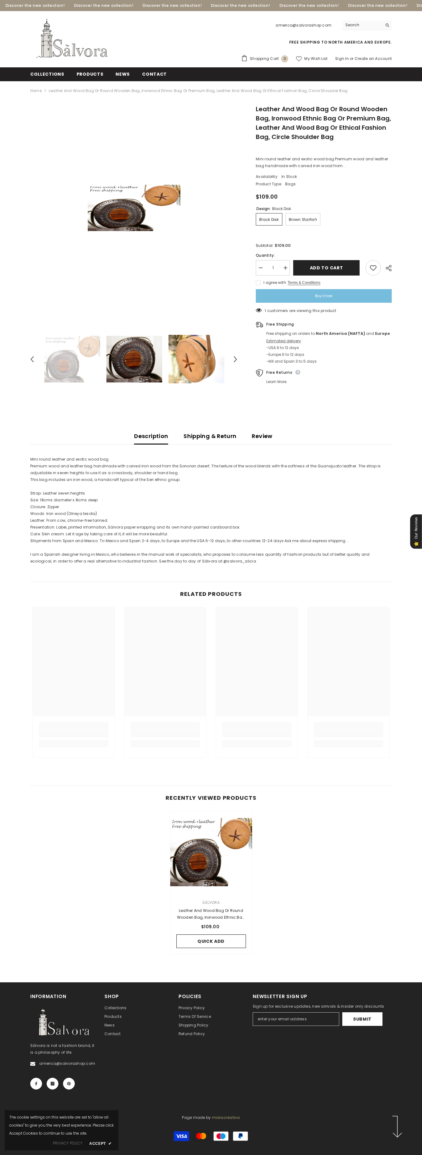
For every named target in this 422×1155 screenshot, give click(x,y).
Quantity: (265, 255)
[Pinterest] (69, 1084)
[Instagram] (52, 1084)
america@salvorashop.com (303, 25)
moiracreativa (226, 1117)
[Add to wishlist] (373, 268)
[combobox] (362, 25)
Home (36, 90)
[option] (134, 208)
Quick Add (211, 941)
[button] (32, 359)
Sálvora (211, 902)
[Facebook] (36, 1084)
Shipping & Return (210, 436)
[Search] (367, 25)
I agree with (275, 282)
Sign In (342, 58)
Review (262, 436)
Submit (362, 1019)
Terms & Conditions (304, 282)
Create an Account (373, 58)
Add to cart (327, 268)
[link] (73, 733)
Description (151, 436)
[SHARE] (386, 268)
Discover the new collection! (35, 5)
